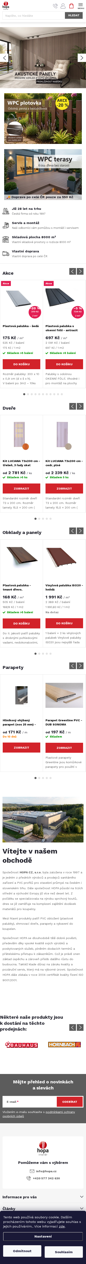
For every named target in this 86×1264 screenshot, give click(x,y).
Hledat (74, 15)
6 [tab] (43, 394)
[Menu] (80, 5)
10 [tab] (58, 394)
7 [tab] (47, 394)
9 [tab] (54, 394)
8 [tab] (50, 394)
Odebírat (69, 1101)
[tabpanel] (21, 334)
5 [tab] (39, 394)
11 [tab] (62, 394)
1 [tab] (24, 394)
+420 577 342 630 (46, 1178)
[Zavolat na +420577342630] (55, 6)
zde (62, 1226)
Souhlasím (64, 1252)
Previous (72, 271)
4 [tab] (35, 394)
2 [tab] (28, 394)
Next (80, 271)
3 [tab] (32, 394)
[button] (4, 58)
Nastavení (43, 1236)
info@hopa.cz (46, 1171)
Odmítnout (22, 1251)
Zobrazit (21, 488)
